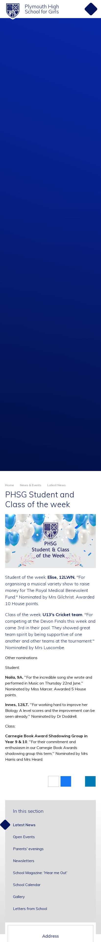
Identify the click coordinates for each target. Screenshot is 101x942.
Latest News (56, 485)
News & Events (30, 485)
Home (9, 485)
